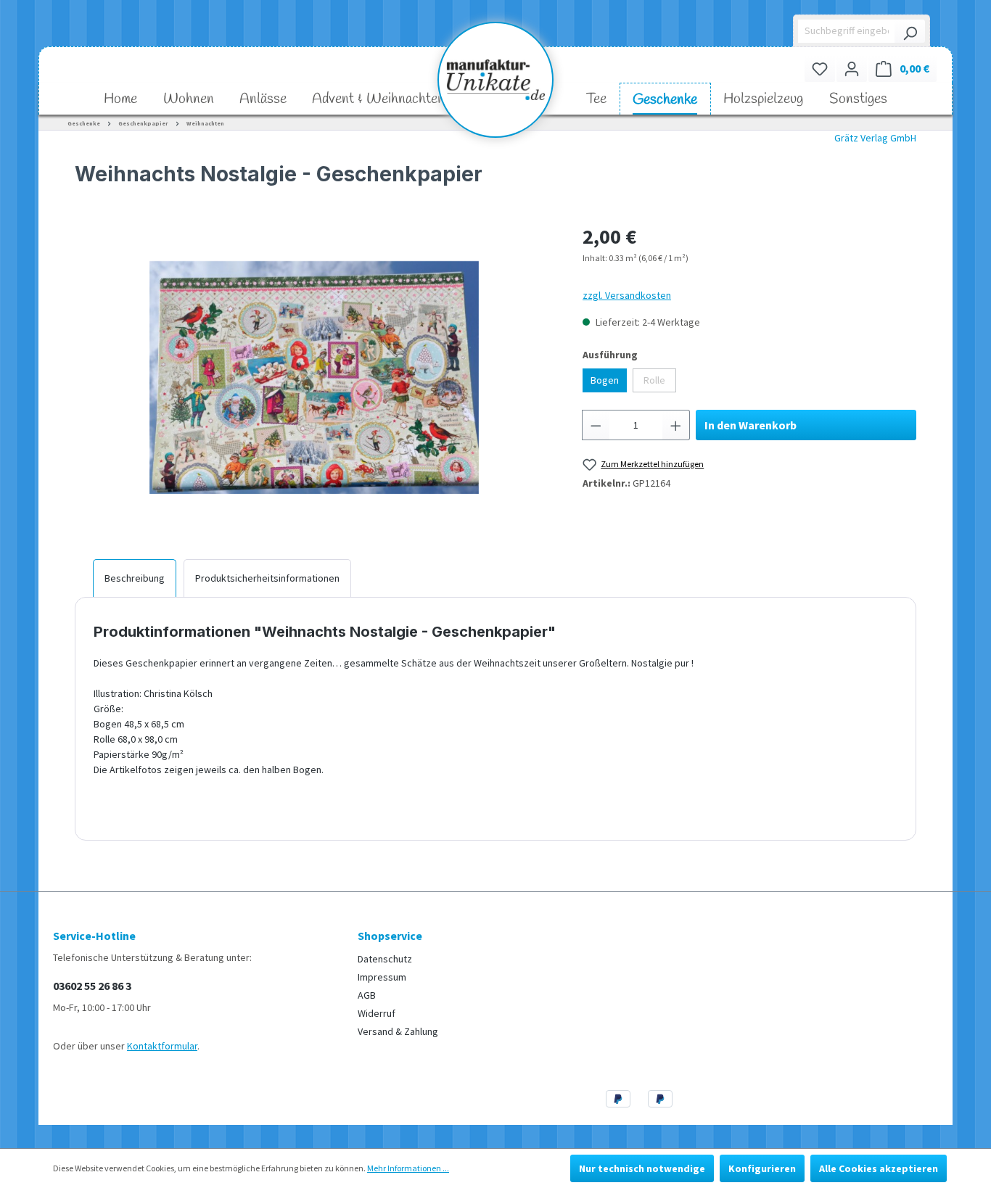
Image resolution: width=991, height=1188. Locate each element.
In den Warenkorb (750, 425)
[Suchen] (910, 31)
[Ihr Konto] (852, 68)
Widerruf (376, 1013)
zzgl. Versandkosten (627, 295)
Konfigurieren (762, 1168)
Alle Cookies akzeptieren (878, 1168)
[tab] (134, 578)
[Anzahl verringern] (595, 425)
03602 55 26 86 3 (92, 985)
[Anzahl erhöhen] (676, 425)
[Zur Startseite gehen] (495, 79)
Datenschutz (385, 958)
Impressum (382, 976)
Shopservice (390, 935)
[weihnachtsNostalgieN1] (314, 377)
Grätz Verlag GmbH (875, 137)
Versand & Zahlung (398, 1031)
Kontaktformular (162, 1045)
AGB (367, 995)
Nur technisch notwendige (642, 1168)
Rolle (654, 380)
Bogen (605, 380)
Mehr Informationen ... (408, 1168)
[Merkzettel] (820, 68)
